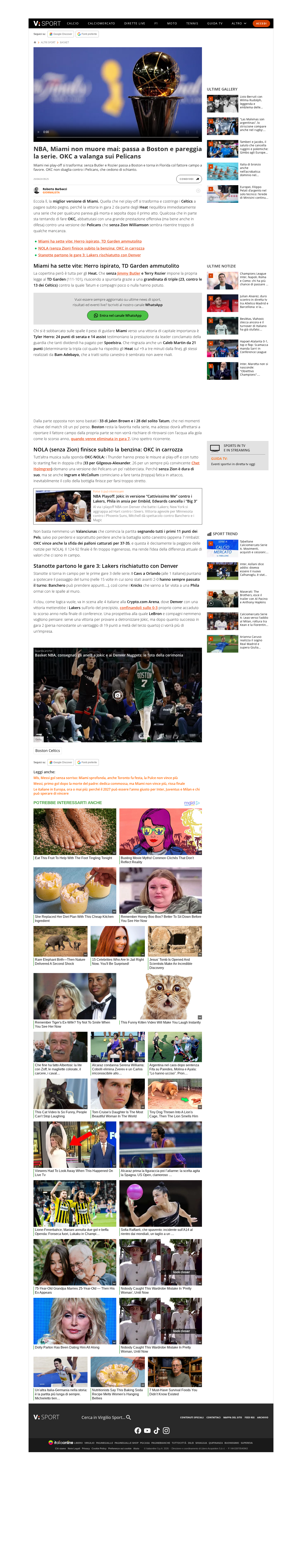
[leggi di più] (198, 190)
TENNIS (192, 23)
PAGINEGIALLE (104, 1443)
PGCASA (145, 1443)
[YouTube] (147, 1433)
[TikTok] (156, 1433)
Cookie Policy (99, 1448)
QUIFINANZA (216, 1443)
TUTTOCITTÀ (179, 1443)
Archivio (262, 1417)
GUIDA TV (214, 23)
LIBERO (78, 1443)
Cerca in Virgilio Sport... (103, 1417)
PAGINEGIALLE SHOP (126, 1443)
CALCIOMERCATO (101, 23)
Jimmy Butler (128, 273)
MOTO (172, 23)
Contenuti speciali (192, 1417)
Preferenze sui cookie (119, 1448)
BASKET (64, 42)
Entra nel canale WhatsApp (121, 315)
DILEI (191, 1443)
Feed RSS (250, 1417)
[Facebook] (138, 1433)
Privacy (86, 1448)
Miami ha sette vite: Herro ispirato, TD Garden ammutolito (90, 241)
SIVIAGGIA (201, 1443)
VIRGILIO (89, 1443)
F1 (156, 23)
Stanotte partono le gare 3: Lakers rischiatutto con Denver (89, 254)
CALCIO (73, 23)
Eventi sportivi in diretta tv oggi (233, 464)
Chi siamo (60, 1448)
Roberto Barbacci (55, 189)
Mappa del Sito (232, 1417)
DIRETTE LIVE (134, 23)
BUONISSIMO (232, 1443)
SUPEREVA (247, 1443)
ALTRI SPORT (48, 42)
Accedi (261, 23)
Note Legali (74, 1448)
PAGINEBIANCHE (160, 1443)
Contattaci (213, 1417)
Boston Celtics (47, 750)
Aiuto (136, 1448)
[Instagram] (166, 1433)
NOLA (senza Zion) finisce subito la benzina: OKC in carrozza (91, 248)
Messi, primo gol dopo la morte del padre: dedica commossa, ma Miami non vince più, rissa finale (109, 783)
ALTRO (237, 23)
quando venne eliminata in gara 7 (100, 438)
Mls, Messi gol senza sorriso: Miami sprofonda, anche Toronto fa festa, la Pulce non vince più (105, 778)
